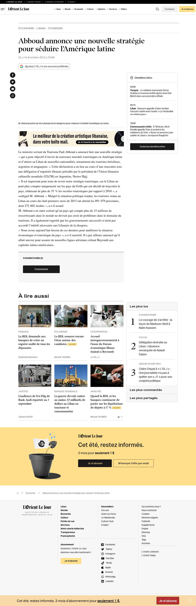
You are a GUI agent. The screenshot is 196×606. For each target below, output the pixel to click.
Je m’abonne (95, 463)
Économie (26, 28)
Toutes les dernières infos (152, 146)
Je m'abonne (168, 601)
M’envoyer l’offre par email (133, 463)
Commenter (41, 269)
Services (65, 525)
